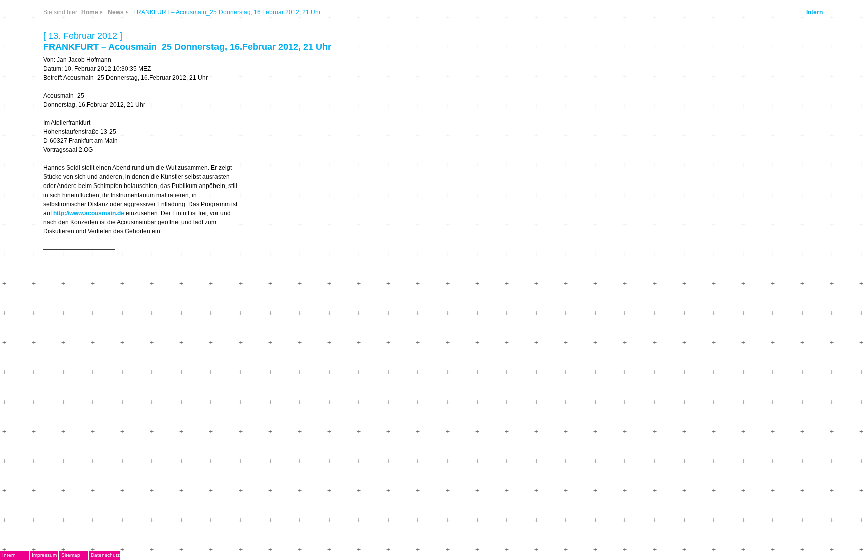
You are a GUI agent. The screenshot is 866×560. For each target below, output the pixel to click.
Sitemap (70, 555)
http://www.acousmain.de (88, 213)
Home (89, 12)
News (116, 12)
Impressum (44, 555)
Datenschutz (105, 555)
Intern (814, 12)
